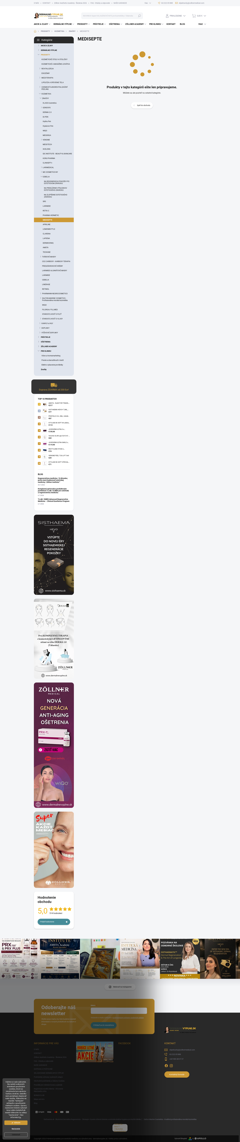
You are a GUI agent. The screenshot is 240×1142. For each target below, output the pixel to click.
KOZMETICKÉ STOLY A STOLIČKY (54, 59)
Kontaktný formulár (176, 1074)
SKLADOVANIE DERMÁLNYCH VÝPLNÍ (49, 1073)
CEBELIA (46, 177)
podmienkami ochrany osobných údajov (128, 1018)
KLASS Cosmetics (49, 103)
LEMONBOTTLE (49, 229)
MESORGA (47, 135)
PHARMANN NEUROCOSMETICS (55, 294)
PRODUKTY (45, 55)
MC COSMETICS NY (50, 172)
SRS (44, 201)
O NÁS (36, 3)
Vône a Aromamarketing (51, 356)
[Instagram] (171, 1065)
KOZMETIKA (46, 94)
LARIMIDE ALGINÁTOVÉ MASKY (54, 271)
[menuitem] (42, 24)
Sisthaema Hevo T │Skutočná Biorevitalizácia (120, 1127)
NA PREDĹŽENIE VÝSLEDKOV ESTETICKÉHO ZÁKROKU (55, 189)
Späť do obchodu (143, 105)
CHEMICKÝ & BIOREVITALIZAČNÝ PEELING (55, 88)
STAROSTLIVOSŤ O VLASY (52, 319)
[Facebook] (166, 1065)
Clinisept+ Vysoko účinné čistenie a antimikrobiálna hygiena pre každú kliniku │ (112, 1119)
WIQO (44, 305)
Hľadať (139, 16)
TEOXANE (46, 252)
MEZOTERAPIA (47, 78)
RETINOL (45, 289)
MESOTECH (47, 144)
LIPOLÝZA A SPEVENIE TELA (53, 82)
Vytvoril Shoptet (180, 1138)
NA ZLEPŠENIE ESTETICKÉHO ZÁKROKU (55, 196)
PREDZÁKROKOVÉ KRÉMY (52, 266)
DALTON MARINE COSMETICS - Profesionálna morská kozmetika (55, 299)
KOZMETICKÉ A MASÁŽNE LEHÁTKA (56, 64)
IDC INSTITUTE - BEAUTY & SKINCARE (57, 154)
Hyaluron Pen (48, 126)
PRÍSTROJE (45, 337)
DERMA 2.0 (47, 112)
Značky (43, 369)
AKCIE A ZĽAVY (47, 46)
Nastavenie (16, 1128)
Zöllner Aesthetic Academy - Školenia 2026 (70, 3)
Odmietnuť (16, 1134)
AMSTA (45, 247)
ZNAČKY (45, 98)
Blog (35, 1103)
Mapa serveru (39, 1099)
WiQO (45, 131)
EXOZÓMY (46, 73)
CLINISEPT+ (47, 163)
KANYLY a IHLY (47, 323)
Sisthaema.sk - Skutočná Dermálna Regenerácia (62, 1119)
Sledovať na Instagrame (122, 987)
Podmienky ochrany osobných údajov (48, 1077)
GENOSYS (46, 108)
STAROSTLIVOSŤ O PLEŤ (52, 314)
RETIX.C (46, 211)
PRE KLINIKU (46, 351)
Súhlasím (17, 1122)
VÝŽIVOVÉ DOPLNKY (50, 333)
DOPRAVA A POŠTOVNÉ (43, 1069)
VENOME (46, 140)
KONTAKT (46, 3)
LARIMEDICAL (48, 167)
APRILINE (46, 224)
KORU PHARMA (49, 158)
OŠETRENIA (45, 342)
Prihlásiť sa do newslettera (103, 1025)
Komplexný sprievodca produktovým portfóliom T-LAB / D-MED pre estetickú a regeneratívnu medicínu (53, 491)
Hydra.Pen (47, 121)
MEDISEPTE (47, 220)
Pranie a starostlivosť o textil (53, 360)
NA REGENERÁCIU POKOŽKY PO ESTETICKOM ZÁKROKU (56, 182)
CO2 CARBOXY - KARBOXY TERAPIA (56, 261)
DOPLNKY (45, 328)
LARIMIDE (47, 206)
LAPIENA (46, 238)
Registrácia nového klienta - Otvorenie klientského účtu (48, 1090)
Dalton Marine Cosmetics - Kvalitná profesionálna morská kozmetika (170, 1119)
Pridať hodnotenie (47, 922)
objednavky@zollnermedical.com (182, 1050)
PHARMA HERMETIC (51, 215)
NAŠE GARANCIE (120, 3)
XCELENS (46, 149)
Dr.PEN (45, 117)
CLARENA (46, 234)
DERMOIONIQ (48, 243)
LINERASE (46, 284)
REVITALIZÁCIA (48, 69)
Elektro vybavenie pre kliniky (52, 365)
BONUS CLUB (39, 1095)
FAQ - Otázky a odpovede (100, 3)
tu (20, 1117)
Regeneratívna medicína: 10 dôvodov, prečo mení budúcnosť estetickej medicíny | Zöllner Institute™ (53, 480)
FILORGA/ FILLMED (50, 310)
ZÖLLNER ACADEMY (49, 346)
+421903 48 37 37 (176, 1059)
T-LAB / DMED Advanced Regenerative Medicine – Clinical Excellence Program (53, 500)
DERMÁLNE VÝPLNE (49, 50)
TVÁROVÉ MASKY (49, 257)
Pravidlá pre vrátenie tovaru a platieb (48, 1085)
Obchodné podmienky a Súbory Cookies (49, 1081)
